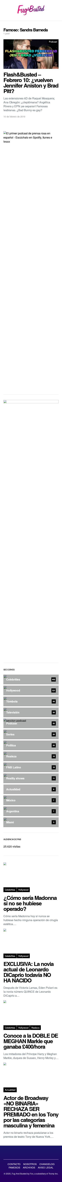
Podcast (53, 41)
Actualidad (10, 1089)
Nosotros (30, 1164)
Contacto (14, 1164)
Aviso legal (45, 1167)
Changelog (47, 1164)
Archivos (29, 1167)
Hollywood (23, 889)
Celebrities (10, 889)
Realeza (35, 1027)
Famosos (14, 1167)
